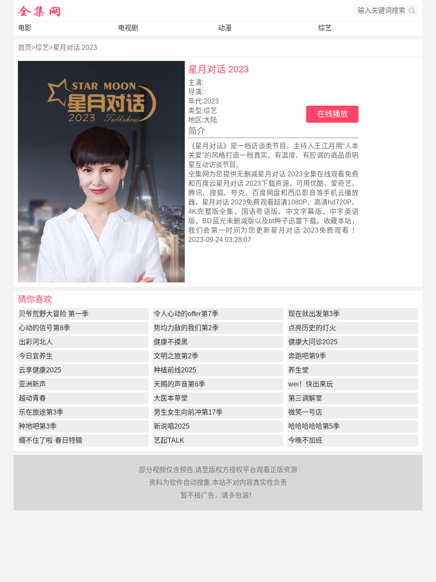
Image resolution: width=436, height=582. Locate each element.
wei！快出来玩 (310, 384)
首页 (25, 47)
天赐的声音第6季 (179, 384)
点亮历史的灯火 (312, 327)
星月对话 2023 (75, 47)
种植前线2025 (175, 370)
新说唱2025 (171, 426)
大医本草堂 (171, 398)
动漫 (225, 28)
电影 (25, 28)
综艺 (325, 28)
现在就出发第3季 (314, 313)
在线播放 (332, 114)
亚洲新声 (32, 384)
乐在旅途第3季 (41, 412)
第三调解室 (305, 398)
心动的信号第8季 (44, 327)
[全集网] (39, 10)
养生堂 (298, 370)
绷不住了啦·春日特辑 (50, 440)
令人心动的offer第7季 (186, 313)
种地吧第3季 (38, 426)
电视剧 (128, 28)
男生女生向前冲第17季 (188, 412)
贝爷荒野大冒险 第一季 (54, 313)
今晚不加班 (305, 440)
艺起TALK (169, 440)
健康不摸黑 (171, 342)
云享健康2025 (40, 370)
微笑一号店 (305, 412)
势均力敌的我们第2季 (186, 327)
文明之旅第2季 (176, 356)
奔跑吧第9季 (307, 356)
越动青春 (32, 398)
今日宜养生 (36, 356)
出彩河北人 (36, 342)
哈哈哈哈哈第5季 (314, 426)
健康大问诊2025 (313, 342)
